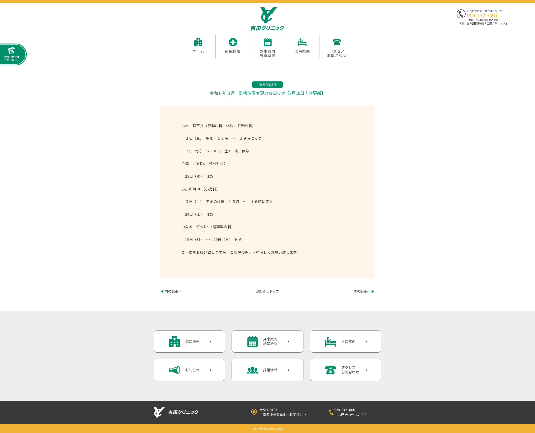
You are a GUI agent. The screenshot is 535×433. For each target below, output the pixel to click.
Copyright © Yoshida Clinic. (267, 428)
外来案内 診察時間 (267, 53)
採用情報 (270, 370)
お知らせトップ (267, 291)
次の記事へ (364, 291)
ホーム (198, 51)
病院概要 (233, 51)
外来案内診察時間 (270, 341)
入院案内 (302, 51)
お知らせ (192, 370)
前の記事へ (170, 291)
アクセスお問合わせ (337, 53)
